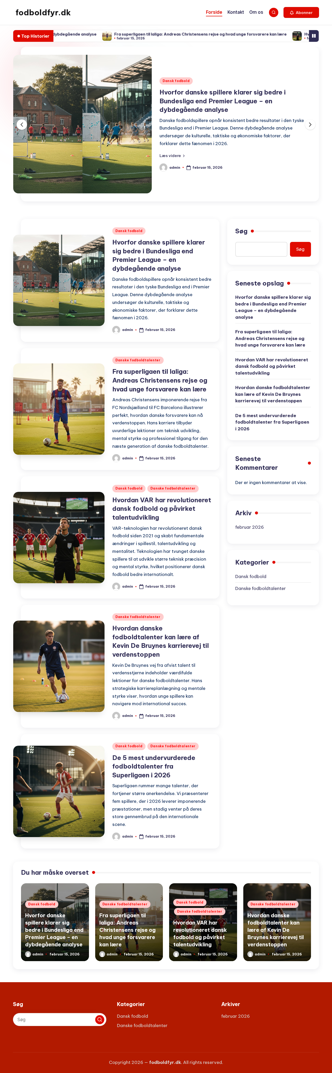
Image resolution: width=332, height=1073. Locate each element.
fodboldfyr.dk (43, 12)
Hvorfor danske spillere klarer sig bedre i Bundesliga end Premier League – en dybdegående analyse (223, 100)
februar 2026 (249, 527)
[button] (301, 12)
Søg (241, 231)
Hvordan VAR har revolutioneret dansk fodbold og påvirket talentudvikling (161, 508)
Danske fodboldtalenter (138, 360)
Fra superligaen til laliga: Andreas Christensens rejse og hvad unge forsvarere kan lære (164, 34)
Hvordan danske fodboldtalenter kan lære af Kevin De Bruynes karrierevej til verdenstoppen (272, 394)
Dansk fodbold (176, 81)
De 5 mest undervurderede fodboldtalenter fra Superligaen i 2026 (153, 766)
